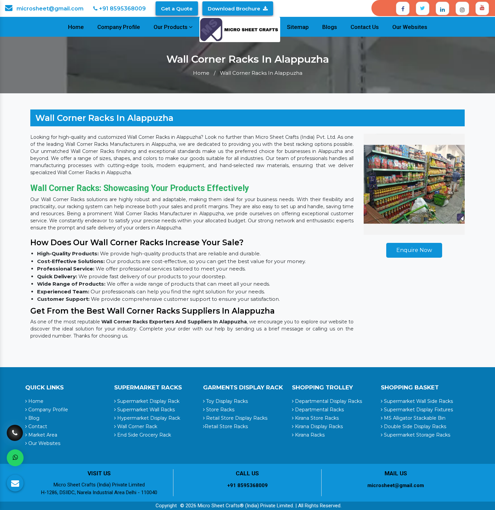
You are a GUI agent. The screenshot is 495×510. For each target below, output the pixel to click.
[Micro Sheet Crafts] (239, 29)
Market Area (42, 435)
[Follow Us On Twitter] (422, 8)
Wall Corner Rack (136, 426)
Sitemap (298, 27)
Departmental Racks (319, 410)
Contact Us (365, 27)
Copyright (166, 506)
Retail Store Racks (226, 426)
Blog (33, 418)
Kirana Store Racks (316, 418)
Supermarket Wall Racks (145, 410)
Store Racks (219, 410)
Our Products (171, 27)
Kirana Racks (309, 435)
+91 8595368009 (122, 8)
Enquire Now (414, 250)
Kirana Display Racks (318, 426)
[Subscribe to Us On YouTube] (482, 8)
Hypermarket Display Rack (148, 418)
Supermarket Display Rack (147, 401)
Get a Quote (177, 8)
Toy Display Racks (226, 401)
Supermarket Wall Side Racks (418, 401)
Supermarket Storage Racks (416, 435)
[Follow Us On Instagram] (462, 8)
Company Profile (118, 27)
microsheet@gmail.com (49, 8)
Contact (37, 426)
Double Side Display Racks (414, 426)
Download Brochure (234, 8)
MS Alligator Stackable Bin (414, 418)
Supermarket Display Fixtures (418, 410)
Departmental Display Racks (328, 401)
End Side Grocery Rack (143, 435)
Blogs (329, 27)
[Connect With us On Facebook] (402, 8)
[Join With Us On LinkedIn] (442, 8)
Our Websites (409, 27)
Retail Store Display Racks (236, 418)
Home (76, 27)
